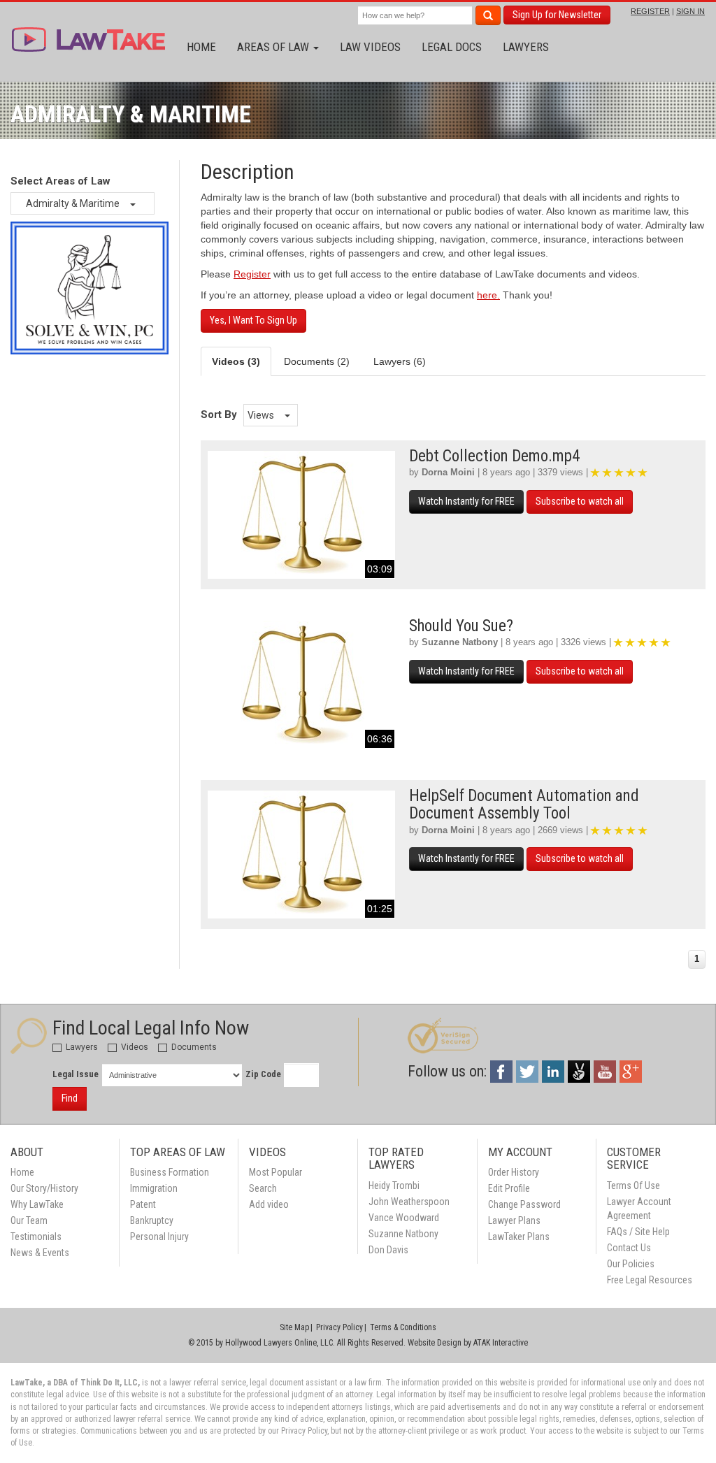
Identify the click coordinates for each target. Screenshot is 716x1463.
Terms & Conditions (403, 1327)
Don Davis (388, 1249)
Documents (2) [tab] (317, 361)
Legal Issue (75, 1074)
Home (201, 47)
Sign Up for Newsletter (557, 14)
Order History (513, 1172)
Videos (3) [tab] (236, 361)
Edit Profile (509, 1188)
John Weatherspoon (409, 1201)
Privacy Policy (339, 1327)
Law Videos (370, 47)
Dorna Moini (448, 472)
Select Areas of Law (60, 181)
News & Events (39, 1252)
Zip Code (263, 1074)
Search (263, 1188)
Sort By (219, 414)
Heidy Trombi (394, 1185)
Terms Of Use (633, 1185)
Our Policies (630, 1263)
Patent (143, 1204)
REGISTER (650, 11)
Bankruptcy (151, 1220)
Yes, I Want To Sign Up (253, 320)
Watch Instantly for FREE (466, 501)
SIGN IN (690, 11)
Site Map (294, 1327)
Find (70, 1098)
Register (252, 274)
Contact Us (629, 1247)
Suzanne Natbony (460, 642)
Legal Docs (452, 47)
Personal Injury (159, 1236)
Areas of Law (274, 47)
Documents (193, 1047)
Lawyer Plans (514, 1220)
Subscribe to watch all (580, 501)
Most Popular (275, 1172)
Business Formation (169, 1172)
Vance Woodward (403, 1217)
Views (262, 415)
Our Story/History (44, 1188)
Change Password (524, 1204)
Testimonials (36, 1236)
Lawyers (526, 47)
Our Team (29, 1220)
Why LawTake (37, 1204)
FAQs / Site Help (638, 1231)
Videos (133, 1047)
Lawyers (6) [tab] (399, 361)
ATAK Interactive (500, 1343)
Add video (269, 1204)
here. (488, 295)
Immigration (154, 1188)
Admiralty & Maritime (74, 203)
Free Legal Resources (649, 1279)
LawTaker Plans (519, 1236)
